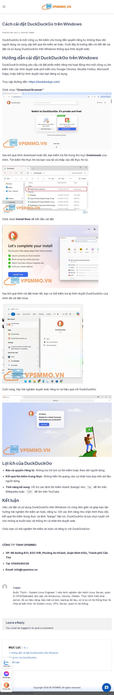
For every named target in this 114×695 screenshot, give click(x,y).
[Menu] (4, 6)
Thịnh (31, 33)
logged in (26, 627)
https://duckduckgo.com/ (44, 81)
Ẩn (25, 648)
